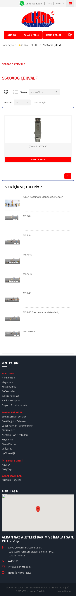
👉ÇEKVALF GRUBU (28, 45)
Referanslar (8, 391)
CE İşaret (7, 448)
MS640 (26, 216)
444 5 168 (13, 561)
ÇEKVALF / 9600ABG (37, 146)
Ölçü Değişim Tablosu (14, 421)
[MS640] (12, 217)
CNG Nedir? (8, 430)
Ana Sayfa (8, 45)
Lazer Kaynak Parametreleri (17, 425)
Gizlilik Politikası (11, 396)
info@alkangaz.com (19, 566)
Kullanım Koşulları (12, 479)
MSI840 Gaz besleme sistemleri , (41, 312)
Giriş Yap (7, 469)
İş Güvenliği (8, 453)
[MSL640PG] (12, 333)
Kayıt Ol (60, 3)
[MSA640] (12, 261)
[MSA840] (12, 280)
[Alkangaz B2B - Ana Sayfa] (38, 19)
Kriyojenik (7, 439)
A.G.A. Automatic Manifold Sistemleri (43, 196)
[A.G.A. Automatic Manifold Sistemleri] (12, 203)
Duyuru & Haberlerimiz (14, 405)
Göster (8, 102)
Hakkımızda (8, 377)
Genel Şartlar (9, 444)
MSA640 (27, 254)
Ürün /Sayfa (39, 102)
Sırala (23, 92)
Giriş (49, 3)
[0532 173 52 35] (43, 3)
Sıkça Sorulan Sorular (14, 416)
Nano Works (64, 591)
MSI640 (27, 293)
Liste (15, 92)
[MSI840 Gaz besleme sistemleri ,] (12, 318)
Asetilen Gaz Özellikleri (15, 435)
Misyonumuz (9, 386)
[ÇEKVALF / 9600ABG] (38, 129)
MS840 (26, 235)
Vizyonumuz (9, 382)
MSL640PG (29, 331)
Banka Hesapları (11, 400)
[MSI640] (12, 299)
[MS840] (12, 241)
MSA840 (27, 273)
